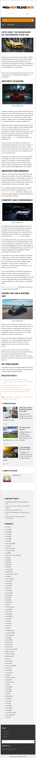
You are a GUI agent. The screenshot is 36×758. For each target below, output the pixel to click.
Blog (7, 560)
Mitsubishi (8, 656)
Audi (7, 553)
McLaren (8, 647)
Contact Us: (6, 731)
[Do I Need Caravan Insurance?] (10, 432)
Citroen (8, 583)
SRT (7, 694)
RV (6, 684)
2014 (7, 527)
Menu (5, 20)
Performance (9, 665)
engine (6, 399)
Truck (7, 710)
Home (3, 24)
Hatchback (9, 607)
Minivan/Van (9, 654)
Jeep (7, 625)
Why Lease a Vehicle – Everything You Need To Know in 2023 (25, 409)
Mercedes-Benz (10, 649)
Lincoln (8, 640)
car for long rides (16, 236)
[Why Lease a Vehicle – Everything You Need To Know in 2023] (10, 412)
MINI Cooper (9, 651)
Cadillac (8, 571)
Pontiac (8, 670)
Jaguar (8, 623)
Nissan (7, 663)
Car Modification (9, 397)
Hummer (8, 611)
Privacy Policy (6, 734)
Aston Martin (9, 550)
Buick (7, 567)
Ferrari (7, 597)
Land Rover (9, 635)
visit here (13, 137)
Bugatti (8, 564)
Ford (7, 600)
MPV (7, 658)
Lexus (7, 637)
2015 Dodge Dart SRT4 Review (14, 510)
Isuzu (7, 621)
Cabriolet (8, 569)
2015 (7, 529)
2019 (7, 539)
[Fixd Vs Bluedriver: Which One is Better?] (10, 452)
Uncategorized (10, 24)
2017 (7, 534)
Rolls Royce (9, 682)
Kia (6, 628)
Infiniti (7, 618)
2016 (7, 532)
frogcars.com (13, 756)
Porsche (8, 672)
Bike (7, 557)
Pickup (7, 668)
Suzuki (7, 701)
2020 (7, 541)
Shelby (7, 689)
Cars (7, 576)
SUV (7, 698)
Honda (7, 609)
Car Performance (18, 397)
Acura (7, 546)
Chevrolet (8, 578)
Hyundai (8, 616)
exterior (10, 399)
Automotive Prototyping (12, 555)
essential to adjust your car (11, 287)
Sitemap (5, 736)
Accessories (9, 543)
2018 (7, 536)
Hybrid (7, 614)
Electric (8, 593)
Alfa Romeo (9, 548)
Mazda (8, 644)
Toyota (8, 708)
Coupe (7, 586)
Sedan (7, 687)
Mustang (8, 661)
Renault (8, 679)
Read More (6, 424)
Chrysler (8, 581)
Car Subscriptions (10, 574)
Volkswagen (9, 715)
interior (15, 399)
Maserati (8, 642)
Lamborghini (9, 633)
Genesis (8, 602)
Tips (7, 705)
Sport (7, 691)
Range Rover (9, 677)
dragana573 (17, 475)
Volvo (7, 717)
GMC (7, 604)
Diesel (7, 588)
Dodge (7, 590)
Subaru (8, 696)
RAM (7, 675)
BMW (7, 562)
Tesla (7, 703)
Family (7, 595)
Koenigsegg (9, 630)
